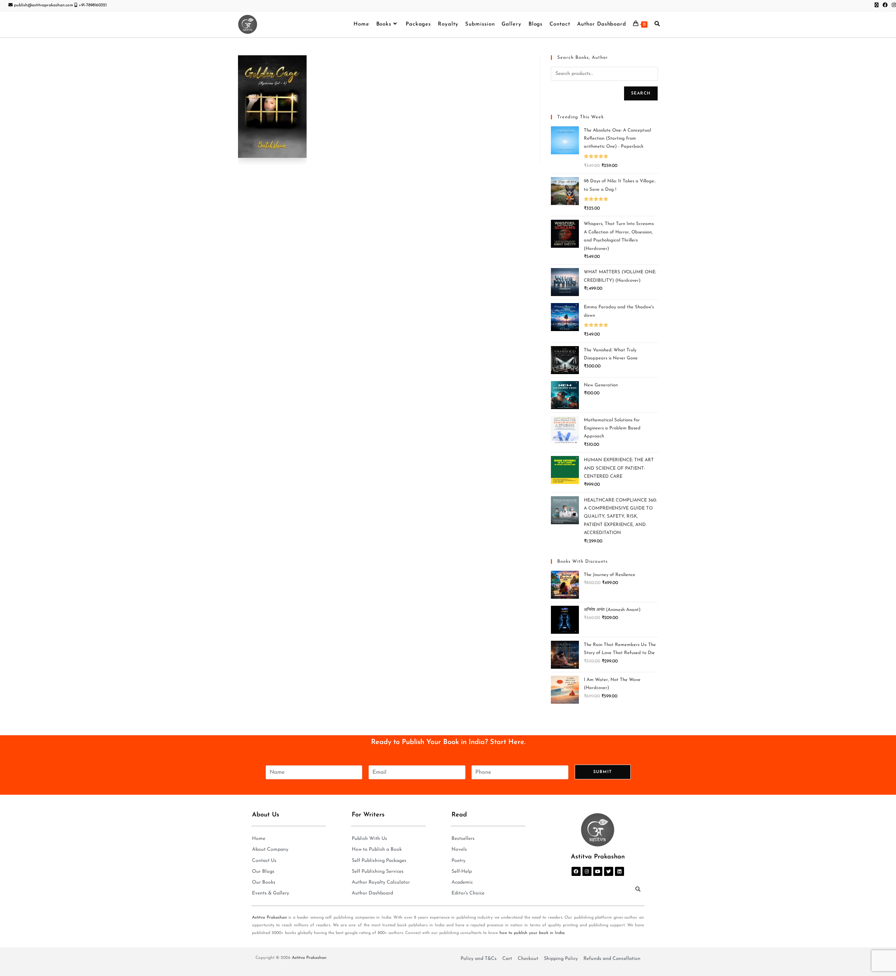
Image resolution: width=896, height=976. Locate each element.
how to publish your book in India (532, 933)
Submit (602, 772)
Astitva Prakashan (269, 917)
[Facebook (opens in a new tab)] (885, 5)
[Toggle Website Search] (657, 24)
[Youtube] (597, 871)
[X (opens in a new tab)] (877, 5)
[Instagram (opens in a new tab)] (893, 5)
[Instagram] (587, 871)
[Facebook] (576, 871)
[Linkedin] (619, 871)
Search (641, 93)
